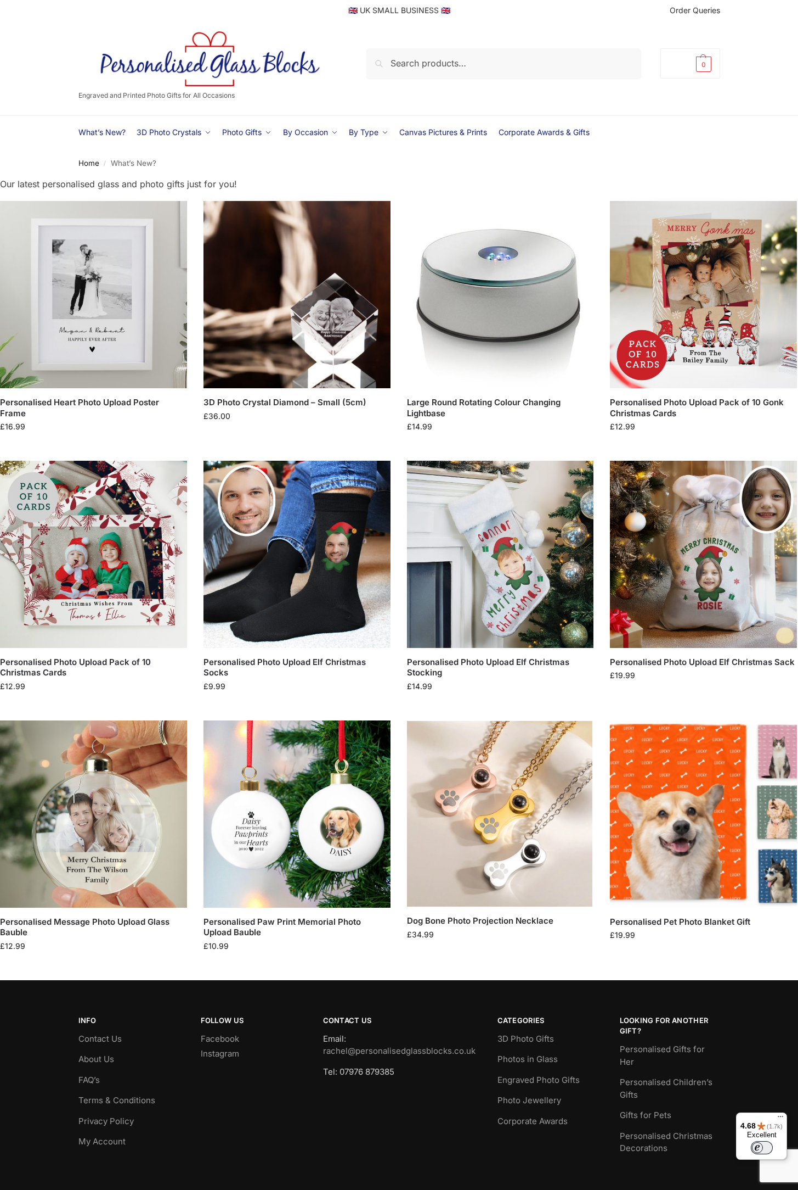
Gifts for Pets (645, 1115)
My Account (102, 1141)
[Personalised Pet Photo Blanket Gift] (703, 814)
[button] (690, 63)
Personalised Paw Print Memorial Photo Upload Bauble (282, 927)
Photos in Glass (527, 1059)
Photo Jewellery (529, 1100)
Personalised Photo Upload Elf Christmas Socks (284, 667)
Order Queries (695, 10)
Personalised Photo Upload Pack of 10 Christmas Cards (75, 667)
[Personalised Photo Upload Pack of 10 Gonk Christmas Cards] (703, 294)
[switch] (762, 1147)
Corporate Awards (532, 1121)
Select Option (93, 449)
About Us (96, 1059)
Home (88, 163)
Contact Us (100, 1038)
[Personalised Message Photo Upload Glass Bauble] (93, 814)
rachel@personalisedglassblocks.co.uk (399, 1051)
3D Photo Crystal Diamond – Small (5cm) (284, 402)
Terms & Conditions (116, 1100)
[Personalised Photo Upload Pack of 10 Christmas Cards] (93, 554)
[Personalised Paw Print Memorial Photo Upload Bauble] (296, 814)
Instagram (220, 1053)
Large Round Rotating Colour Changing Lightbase (484, 407)
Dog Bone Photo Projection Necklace (480, 920)
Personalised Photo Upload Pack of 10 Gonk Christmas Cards (697, 407)
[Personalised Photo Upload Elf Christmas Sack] (703, 554)
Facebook (220, 1038)
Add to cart (500, 449)
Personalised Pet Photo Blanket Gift (680, 922)
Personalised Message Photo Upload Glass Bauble (84, 927)
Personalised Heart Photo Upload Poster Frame (79, 407)
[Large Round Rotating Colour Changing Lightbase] (500, 294)
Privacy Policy (106, 1121)
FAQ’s (89, 1080)
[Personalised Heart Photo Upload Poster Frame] (93, 294)
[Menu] (780, 1119)
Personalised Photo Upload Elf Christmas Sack (702, 662)
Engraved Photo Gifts (538, 1080)
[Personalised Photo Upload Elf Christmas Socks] (296, 554)
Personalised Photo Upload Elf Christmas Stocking (488, 667)
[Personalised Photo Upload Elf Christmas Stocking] (500, 554)
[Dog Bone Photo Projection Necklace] (500, 813)
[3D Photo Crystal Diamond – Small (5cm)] (296, 294)
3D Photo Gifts (525, 1038)
